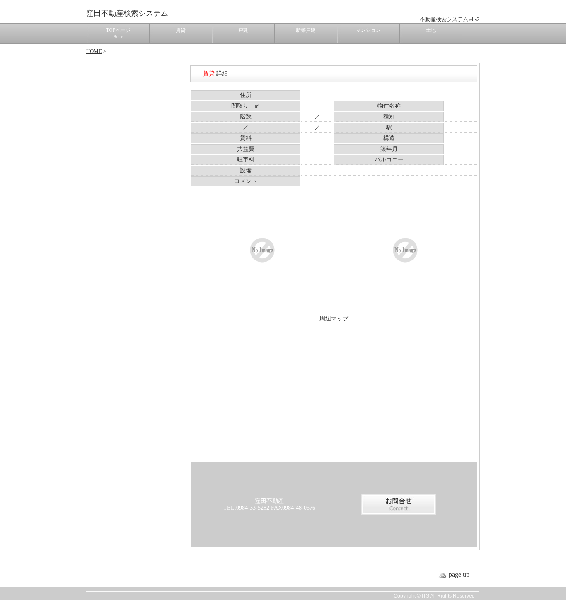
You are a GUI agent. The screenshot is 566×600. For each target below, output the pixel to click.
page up (459, 574)
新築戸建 (306, 30)
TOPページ (118, 33)
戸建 (243, 30)
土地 (431, 30)
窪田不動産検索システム (127, 13)
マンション (368, 30)
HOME (94, 51)
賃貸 (181, 30)
